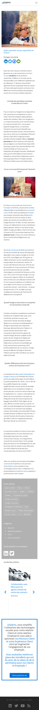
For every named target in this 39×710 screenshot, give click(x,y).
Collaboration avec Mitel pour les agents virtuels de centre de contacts (19, 588)
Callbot (30, 491)
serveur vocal (10, 514)
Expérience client (20, 495)
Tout (10, 535)
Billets (11, 528)
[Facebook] (14, 61)
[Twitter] (10, 61)
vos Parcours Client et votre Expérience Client (20, 640)
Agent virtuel (10, 488)
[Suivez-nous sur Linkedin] (10, 706)
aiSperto (11, 466)
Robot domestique (26, 510)
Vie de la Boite (14, 538)
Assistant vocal (11, 491)
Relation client (10, 510)
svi (19, 514)
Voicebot (27, 514)
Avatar (22, 491)
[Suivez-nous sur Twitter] (16, 706)
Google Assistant (11, 499)
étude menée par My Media (16, 250)
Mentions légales (26, 700)
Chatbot (8, 495)
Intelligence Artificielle (13, 507)
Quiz (26, 507)
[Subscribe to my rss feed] (29, 706)
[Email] (18, 61)
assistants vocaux (22, 471)
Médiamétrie (28, 215)
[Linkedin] (6, 61)
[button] (5, 592)
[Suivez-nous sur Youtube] (22, 706)
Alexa (20, 488)
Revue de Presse (15, 531)
